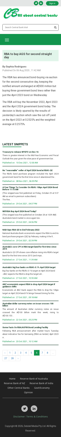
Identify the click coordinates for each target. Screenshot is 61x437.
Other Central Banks (18, 387)
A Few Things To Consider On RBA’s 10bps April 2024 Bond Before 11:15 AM (30, 188)
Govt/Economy (42, 387)
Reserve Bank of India (41, 383)
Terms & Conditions (37, 416)
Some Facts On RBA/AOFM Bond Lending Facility (25, 327)
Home (12, 378)
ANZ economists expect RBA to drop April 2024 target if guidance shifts (28, 285)
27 (5, 358)
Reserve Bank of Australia (34, 378)
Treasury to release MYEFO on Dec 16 (20, 152)
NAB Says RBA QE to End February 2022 (20, 230)
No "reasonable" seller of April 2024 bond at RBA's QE (27, 170)
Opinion (28, 392)
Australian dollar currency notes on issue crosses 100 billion (27, 305)
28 (12, 358)
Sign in (52, 3)
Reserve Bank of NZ (14, 383)
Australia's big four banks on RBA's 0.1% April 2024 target (28, 267)
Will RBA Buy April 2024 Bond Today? (19, 211)
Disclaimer (19, 416)
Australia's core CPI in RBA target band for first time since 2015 (29, 248)
